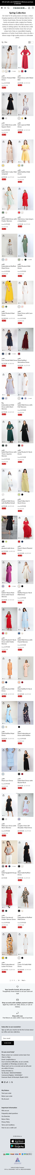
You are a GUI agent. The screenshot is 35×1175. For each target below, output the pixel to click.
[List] (32, 42)
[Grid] (29, 42)
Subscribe (7, 1043)
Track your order (6, 1093)
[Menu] (5, 8)
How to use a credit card (9, 1128)
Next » (24, 980)
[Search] (9, 8)
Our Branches (6, 1116)
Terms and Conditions (8, 1125)
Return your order (7, 1096)
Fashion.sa (19, 1136)
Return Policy (6, 1119)
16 (18, 980)
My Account (5, 1099)
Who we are (5, 1110)
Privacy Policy (6, 1122)
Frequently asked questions (10, 1113)
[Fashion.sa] (19, 8)
